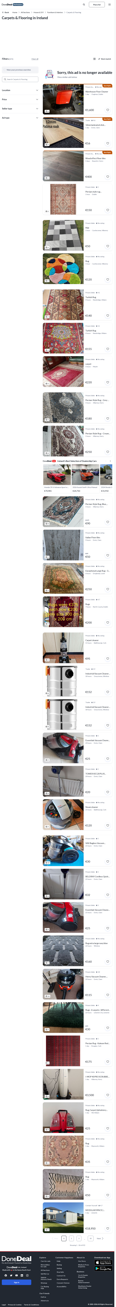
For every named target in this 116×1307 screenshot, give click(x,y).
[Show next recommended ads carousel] (110, 461)
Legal (4, 1305)
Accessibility (61, 1286)
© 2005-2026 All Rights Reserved (100, 1304)
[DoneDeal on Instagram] (27, 1275)
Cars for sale (45, 1261)
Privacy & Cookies (15, 1305)
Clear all (34, 59)
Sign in (16, 1282)
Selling (59, 1268)
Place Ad (96, 5)
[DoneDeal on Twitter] (11, 1275)
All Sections (25, 12)
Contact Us (61, 1276)
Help (58, 1261)
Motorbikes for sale (45, 1266)
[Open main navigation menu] (110, 4)
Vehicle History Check (46, 1278)
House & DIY (39, 12)
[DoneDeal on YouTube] (16, 1275)
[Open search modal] (84, 4)
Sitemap (44, 1283)
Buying (59, 1265)
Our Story (82, 1261)
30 (91, 1238)
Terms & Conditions (31, 1305)
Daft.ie (43, 1297)
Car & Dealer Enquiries (83, 1276)
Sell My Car (45, 1274)
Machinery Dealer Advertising (84, 1287)
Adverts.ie (45, 1301)
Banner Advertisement (84, 1281)
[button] (20, 90)
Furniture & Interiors (55, 12)
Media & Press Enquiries (83, 1266)
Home (14, 12)
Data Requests (62, 1279)
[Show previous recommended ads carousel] (106, 461)
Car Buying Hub (45, 1287)
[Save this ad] (107, 110)
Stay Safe (60, 1272)
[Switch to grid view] (94, 59)
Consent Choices (63, 1283)
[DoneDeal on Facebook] (5, 1275)
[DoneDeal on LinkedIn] (22, 1275)
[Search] (5, 79)
